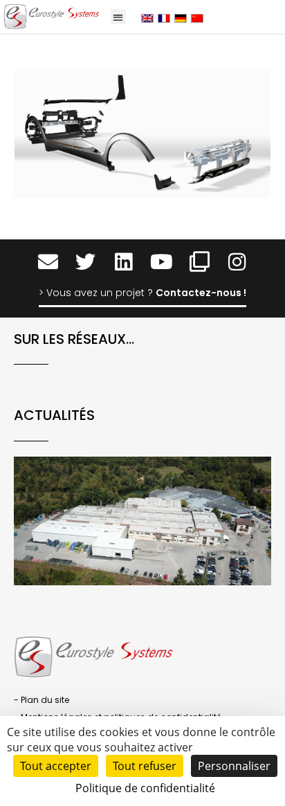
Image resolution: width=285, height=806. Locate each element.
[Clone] (199, 262)
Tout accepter (55, 765)
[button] (119, 17)
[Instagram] (238, 262)
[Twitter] (85, 262)
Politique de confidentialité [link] (145, 788)
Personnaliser (234, 765)
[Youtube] (161, 262)
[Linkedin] (123, 262)
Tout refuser (144, 765)
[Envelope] (48, 262)
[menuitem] (147, 17)
